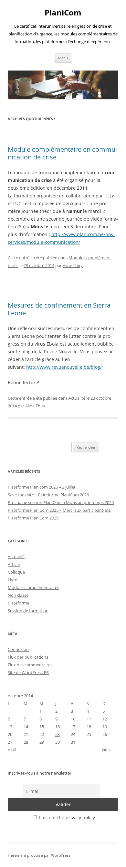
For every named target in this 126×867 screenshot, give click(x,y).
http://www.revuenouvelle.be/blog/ (64, 367)
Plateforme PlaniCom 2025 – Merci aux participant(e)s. (59, 510)
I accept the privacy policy (66, 818)
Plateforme (18, 603)
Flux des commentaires (30, 665)
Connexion (18, 649)
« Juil (12, 750)
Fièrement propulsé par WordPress (39, 855)
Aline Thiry (73, 265)
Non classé (18, 595)
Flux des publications (28, 657)
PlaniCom (63, 13)
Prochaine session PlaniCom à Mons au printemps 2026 (61, 502)
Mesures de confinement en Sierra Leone (59, 309)
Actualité (76, 398)
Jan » (106, 750)
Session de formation (28, 611)
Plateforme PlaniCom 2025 (33, 518)
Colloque (16, 572)
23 (57, 734)
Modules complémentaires (33, 587)
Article (14, 564)
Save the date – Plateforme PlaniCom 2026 (48, 495)
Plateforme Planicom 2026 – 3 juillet (42, 487)
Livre (12, 580)
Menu (63, 57)
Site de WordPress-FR (28, 672)
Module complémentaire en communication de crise (62, 153)
